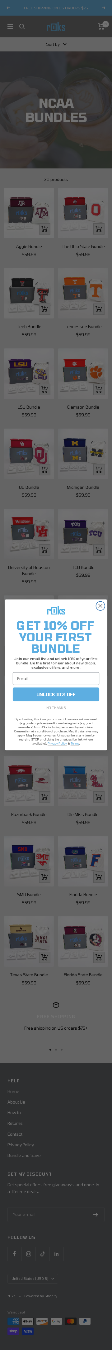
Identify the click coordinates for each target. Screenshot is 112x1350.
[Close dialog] (100, 606)
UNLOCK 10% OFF (56, 694)
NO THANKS (56, 708)
